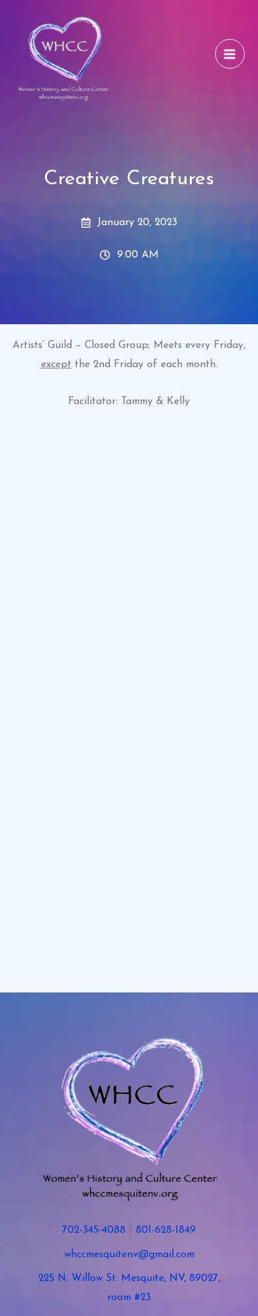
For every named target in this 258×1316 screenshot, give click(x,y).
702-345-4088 (94, 1230)
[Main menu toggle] (230, 54)
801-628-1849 (166, 1230)
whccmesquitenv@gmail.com (129, 1254)
